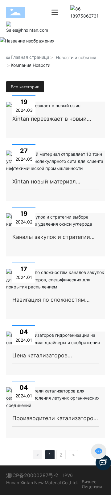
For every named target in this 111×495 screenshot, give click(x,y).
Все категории (25, 86)
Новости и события (76, 57)
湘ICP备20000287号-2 (32, 475)
